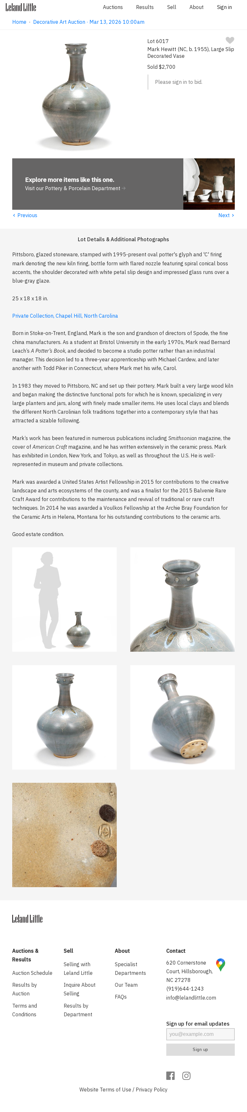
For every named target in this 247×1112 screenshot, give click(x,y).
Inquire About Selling (80, 989)
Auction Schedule (32, 973)
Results (145, 7)
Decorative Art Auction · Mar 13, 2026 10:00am (88, 22)
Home (19, 22)
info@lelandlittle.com (191, 997)
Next (226, 215)
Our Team (126, 985)
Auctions (113, 7)
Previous (24, 215)
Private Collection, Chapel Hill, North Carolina (65, 316)
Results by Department (78, 1010)
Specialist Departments (130, 968)
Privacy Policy (152, 1089)
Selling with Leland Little (78, 968)
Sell (171, 7)
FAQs (121, 996)
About (196, 7)
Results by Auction (24, 989)
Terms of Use (115, 1089)
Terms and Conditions (24, 1010)
